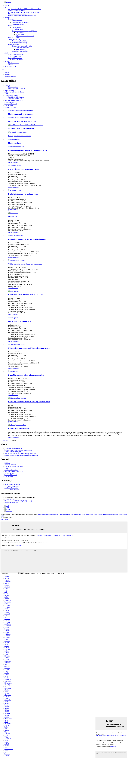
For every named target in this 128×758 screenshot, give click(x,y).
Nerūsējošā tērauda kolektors (20, 22)
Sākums (6, 5)
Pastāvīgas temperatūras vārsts (76, 514)
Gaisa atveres (20, 34)
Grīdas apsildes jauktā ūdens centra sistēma (25, 264)
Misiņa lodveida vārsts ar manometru (22, 121)
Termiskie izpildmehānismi (20, 41)
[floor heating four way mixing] (13, 291)
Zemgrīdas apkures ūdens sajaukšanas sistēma (26, 375)
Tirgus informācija (17, 59)
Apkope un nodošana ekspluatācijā (14, 92)
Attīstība (10, 64)
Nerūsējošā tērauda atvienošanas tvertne (23, 169)
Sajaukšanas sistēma (14, 37)
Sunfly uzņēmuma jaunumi (16, 54)
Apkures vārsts (20, 49)
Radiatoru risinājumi (14, 44)
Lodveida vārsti (16, 27)
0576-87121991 (9, 499)
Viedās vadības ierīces (14, 39)
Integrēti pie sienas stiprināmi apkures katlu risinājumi (24, 12)
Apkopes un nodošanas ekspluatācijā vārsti (24, 31)
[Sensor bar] (13, 213)
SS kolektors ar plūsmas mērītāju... (21, 128)
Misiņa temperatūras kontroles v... (21, 114)
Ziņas (6, 53)
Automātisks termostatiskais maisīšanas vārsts (99, 514)
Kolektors (11, 19)
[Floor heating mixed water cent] (17, 260)
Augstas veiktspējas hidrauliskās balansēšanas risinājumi (24, 9)
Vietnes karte (63, 514)
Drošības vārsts (20, 32)
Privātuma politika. (42, 514)
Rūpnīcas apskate (13, 63)
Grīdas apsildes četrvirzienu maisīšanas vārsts (25, 295)
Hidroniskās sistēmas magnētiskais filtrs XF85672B (27, 150)
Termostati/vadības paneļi (19, 42)
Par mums (7, 61)
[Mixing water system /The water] (17, 344)
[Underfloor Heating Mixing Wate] (13, 371)
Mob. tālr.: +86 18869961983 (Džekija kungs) (18, 501)
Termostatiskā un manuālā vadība (22, 46)
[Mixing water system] (17, 425)
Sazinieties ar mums (10, 66)
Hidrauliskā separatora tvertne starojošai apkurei (27, 239)
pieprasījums (12, 162)
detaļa (17, 162)
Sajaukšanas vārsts (17, 29)
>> (8, 440)
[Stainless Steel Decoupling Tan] (15, 165)
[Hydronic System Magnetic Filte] (16, 146)
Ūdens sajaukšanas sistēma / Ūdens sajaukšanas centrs (29, 348)
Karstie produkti (53, 514)
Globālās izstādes (17, 56)
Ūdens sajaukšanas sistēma (18, 429)
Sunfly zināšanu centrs (15, 58)
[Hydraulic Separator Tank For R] (16, 235)
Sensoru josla (13, 217)
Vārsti (10, 26)
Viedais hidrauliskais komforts (17, 14)
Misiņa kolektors (17, 20)
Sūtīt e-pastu (4, 519)
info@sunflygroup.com (11, 502)
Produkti (7, 17)
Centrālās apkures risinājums (16, 10)
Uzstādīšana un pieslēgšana (20, 51)
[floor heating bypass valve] (13, 318)
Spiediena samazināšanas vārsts (25, 36)
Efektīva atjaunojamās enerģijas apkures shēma (22, 15)
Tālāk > (4, 440)
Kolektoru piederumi (18, 24)
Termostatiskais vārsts (22, 47)
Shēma (6, 7)
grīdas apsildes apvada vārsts (19, 321)
